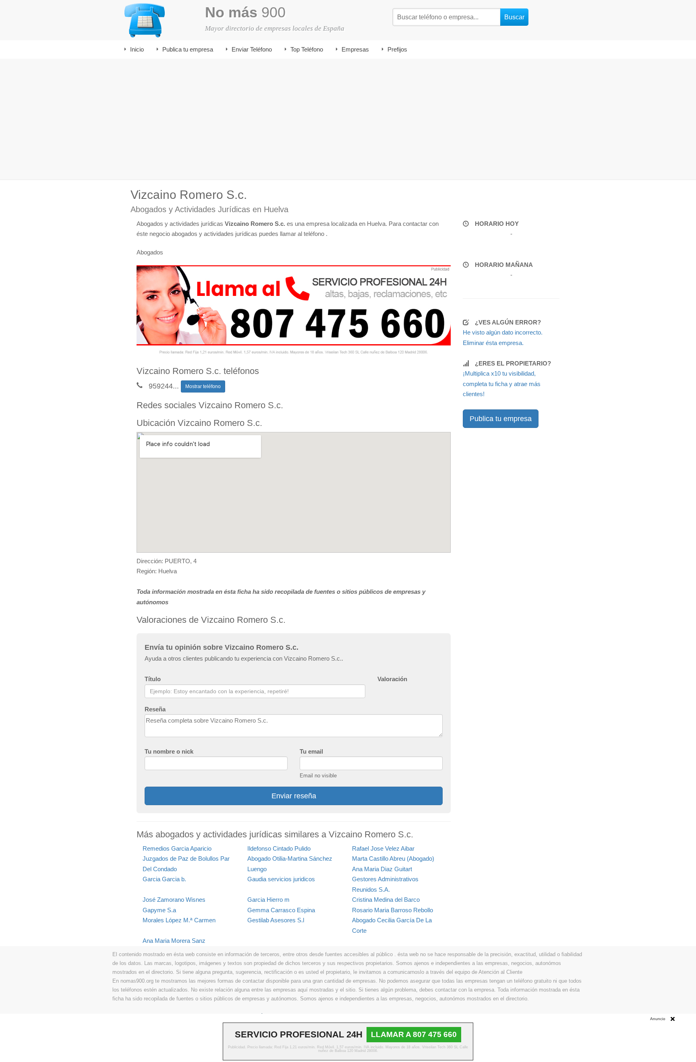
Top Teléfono (306, 49)
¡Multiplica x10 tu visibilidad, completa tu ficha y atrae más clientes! (502, 383)
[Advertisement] (348, 119)
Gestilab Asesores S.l (275, 920)
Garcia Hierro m (268, 899)
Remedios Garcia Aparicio (177, 848)
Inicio (137, 49)
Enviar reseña (293, 796)
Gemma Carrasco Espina (281, 910)
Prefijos (397, 49)
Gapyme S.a (159, 910)
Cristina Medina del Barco (386, 899)
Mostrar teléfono (203, 386)
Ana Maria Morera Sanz (174, 940)
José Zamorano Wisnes (174, 899)
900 (245, 12)
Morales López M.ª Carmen (179, 920)
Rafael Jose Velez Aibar (383, 848)
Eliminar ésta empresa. (493, 342)
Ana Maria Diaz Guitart (382, 869)
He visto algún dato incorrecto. (503, 332)
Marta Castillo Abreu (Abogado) (393, 858)
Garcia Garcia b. (164, 879)
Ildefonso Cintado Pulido (279, 848)
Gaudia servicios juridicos (281, 879)
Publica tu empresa (187, 49)
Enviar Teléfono (252, 49)
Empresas (355, 49)
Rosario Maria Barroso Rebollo (392, 910)
